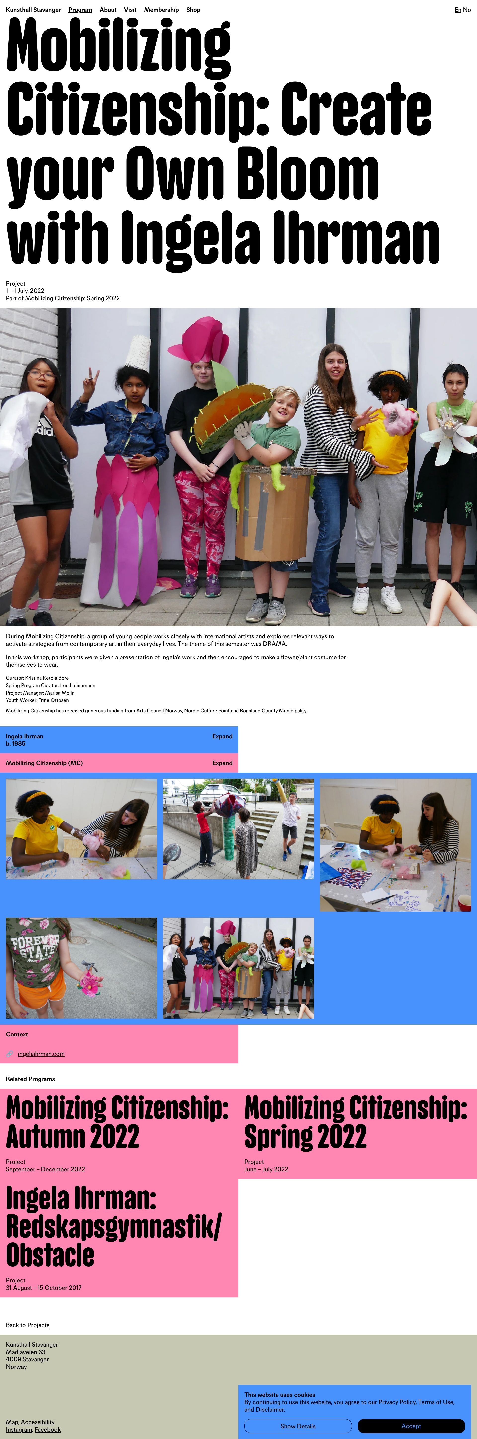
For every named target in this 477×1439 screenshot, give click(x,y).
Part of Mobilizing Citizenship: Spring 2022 (63, 298)
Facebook (48, 1429)
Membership (161, 9)
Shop (193, 9)
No (467, 9)
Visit (130, 9)
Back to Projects (27, 1325)
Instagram (19, 1429)
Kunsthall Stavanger (33, 9)
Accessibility (38, 1422)
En (458, 9)
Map (12, 1422)
